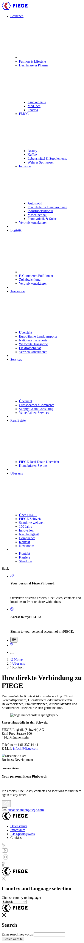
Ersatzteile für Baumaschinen (47, 207)
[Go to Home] (15, 9)
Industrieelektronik (40, 211)
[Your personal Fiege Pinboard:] (6, 803)
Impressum (17, 830)
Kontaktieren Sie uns (33, 465)
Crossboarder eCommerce (36, 405)
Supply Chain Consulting (36, 409)
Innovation (26, 530)
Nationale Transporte (33, 340)
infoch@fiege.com (25, 748)
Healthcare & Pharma (33, 65)
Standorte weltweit (31, 522)
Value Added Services (34, 412)
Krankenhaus (37, 102)
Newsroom (26, 546)
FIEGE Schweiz (30, 519)
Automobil (35, 203)
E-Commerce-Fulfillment (36, 276)
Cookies (16, 837)
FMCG (24, 114)
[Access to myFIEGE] (12, 609)
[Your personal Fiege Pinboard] (12, 576)
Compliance (27, 538)
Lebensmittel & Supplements (47, 158)
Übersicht (25, 332)
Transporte (17, 291)
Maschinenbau (37, 215)
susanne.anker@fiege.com (26, 810)
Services (16, 359)
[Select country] (13, 640)
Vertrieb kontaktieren (33, 222)
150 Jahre (25, 526)
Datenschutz (18, 826)
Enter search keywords (17, 934)
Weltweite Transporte (33, 344)
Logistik (16, 230)
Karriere (24, 557)
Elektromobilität (30, 348)
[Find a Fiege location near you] (11, 645)
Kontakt (24, 542)
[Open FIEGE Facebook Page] (3, 865)
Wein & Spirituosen (41, 162)
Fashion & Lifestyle (32, 61)
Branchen (16, 16)
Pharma (33, 110)
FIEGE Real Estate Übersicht (39, 462)
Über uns (16, 473)
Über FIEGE (28, 515)
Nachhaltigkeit (29, 534)
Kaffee (32, 154)
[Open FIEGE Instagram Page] (5, 859)
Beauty (32, 151)
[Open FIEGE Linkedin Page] (4, 846)
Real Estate (18, 420)
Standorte (25, 561)
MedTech (34, 106)
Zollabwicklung (29, 279)
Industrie (25, 166)
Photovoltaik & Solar (42, 219)
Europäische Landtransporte (38, 336)
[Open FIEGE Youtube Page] (5, 851)
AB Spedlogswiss (22, 834)
